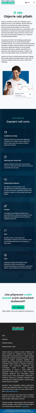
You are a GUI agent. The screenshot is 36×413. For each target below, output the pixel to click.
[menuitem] (28, 2)
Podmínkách (25, 406)
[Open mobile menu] (34, 2)
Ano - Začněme (18, 307)
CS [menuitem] (29, 2)
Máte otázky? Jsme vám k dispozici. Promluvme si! (18, 311)
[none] (28, 2)
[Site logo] (8, 2)
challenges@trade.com (11, 391)
